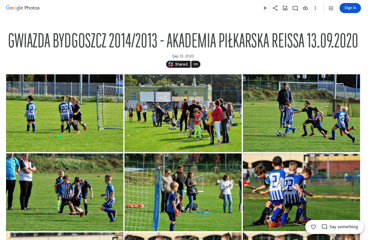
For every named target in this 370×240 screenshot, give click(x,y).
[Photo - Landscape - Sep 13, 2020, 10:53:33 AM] (183, 113)
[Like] (313, 227)
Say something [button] (343, 226)
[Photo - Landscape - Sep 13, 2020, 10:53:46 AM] (183, 192)
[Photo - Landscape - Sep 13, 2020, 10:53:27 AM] (64, 113)
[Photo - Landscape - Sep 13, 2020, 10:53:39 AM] (301, 113)
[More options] (315, 8)
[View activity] (295, 8)
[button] (331, 8)
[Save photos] (305, 8)
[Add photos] (285, 8)
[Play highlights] (265, 8)
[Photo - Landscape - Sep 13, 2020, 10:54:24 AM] (301, 192)
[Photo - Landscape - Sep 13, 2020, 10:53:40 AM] (64, 192)
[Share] (275, 8)
